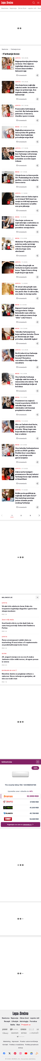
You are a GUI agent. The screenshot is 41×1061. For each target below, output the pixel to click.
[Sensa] (24, 1033)
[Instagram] (20, 1053)
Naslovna (5, 49)
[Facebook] (4, 1053)
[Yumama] (33, 1033)
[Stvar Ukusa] (20, 1036)
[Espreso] (23, 1029)
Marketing (6, 1041)
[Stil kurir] (38, 1029)
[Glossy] (5, 1033)
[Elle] (31, 1029)
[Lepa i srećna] (6, 2)
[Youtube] (26, 1053)
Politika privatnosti (31, 1044)
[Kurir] (4, 1029)
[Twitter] (9, 1053)
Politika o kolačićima (16, 1044)
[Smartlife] (14, 1033)
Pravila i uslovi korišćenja (29, 1041)
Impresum (15, 1041)
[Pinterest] (15, 1053)
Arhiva (20, 1048)
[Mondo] (14, 1029)
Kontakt (5, 1044)
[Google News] (31, 1053)
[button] (21, 75)
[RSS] (37, 1053)
